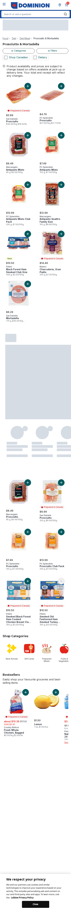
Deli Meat (25, 38)
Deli (14, 38)
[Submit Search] (65, 14)
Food (5, 38)
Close (35, 903)
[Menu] (4, 4)
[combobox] (35, 14)
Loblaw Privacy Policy (22, 897)
